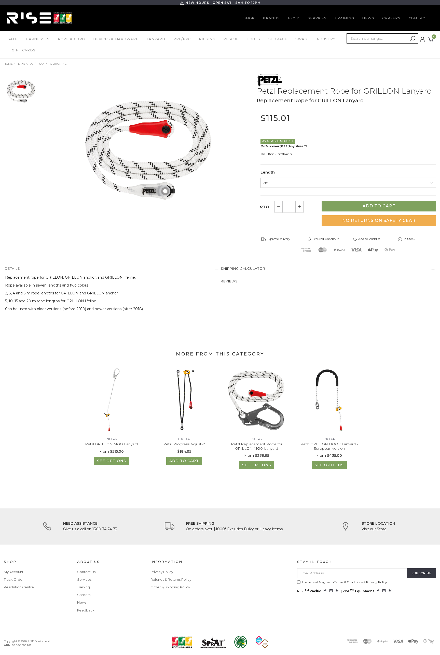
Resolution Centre (19, 587)
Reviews (229, 281)
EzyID (294, 18)
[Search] (412, 38)
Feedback (85, 610)
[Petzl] (269, 80)
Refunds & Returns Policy (170, 579)
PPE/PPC (182, 39)
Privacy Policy (161, 572)
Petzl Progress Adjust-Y (184, 444)
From (111, 451)
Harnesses (38, 39)
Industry (325, 39)
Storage (277, 39)
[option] (150, 150)
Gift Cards (24, 50)
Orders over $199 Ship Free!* (282, 146)
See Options (111, 461)
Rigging (207, 39)
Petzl (112, 438)
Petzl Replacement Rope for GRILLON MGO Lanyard (256, 446)
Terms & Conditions (348, 582)
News (368, 18)
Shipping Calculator (243, 268)
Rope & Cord (71, 39)
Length (267, 172)
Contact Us (86, 572)
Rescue (231, 39)
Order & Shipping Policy (170, 587)
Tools (253, 39)
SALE (13, 39)
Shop (249, 18)
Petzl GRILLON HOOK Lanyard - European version (329, 446)
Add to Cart (379, 206)
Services (317, 18)
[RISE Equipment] (39, 18)
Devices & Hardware (116, 39)
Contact (418, 18)
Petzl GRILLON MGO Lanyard (111, 444)
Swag (301, 39)
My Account (13, 572)
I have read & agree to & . (345, 582)
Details (12, 268)
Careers (391, 18)
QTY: (264, 206)
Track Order (14, 579)
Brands (271, 18)
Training (344, 18)
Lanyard (156, 39)
